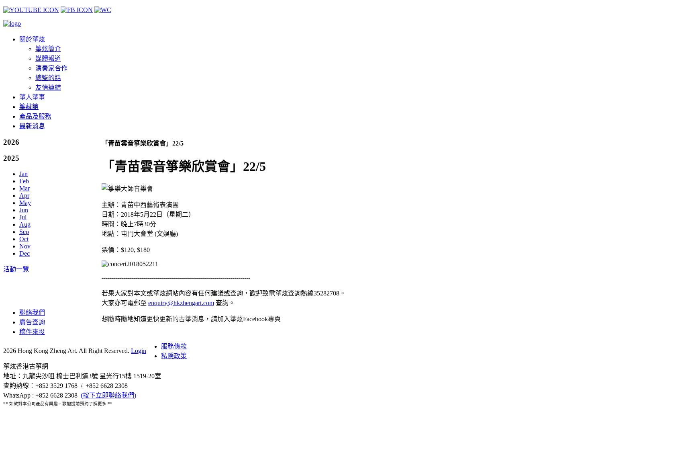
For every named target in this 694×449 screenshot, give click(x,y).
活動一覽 (16, 269)
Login (138, 350)
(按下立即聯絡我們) (108, 395)
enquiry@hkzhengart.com (181, 302)
